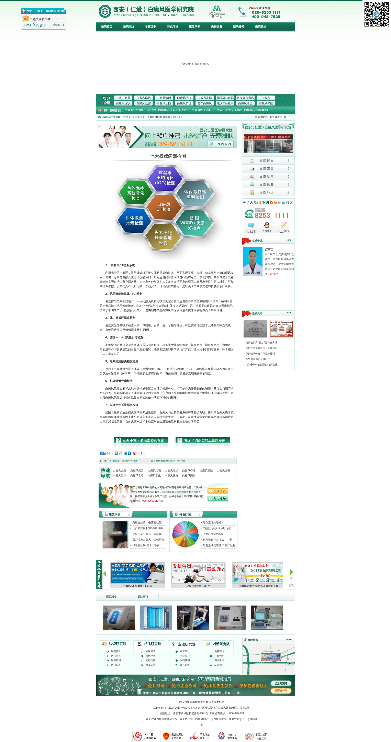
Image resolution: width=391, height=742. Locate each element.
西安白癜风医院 (188, 702)
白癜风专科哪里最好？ (258, 110)
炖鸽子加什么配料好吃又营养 (261, 364)
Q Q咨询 (219, 664)
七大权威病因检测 (213, 533)
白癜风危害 (143, 103)
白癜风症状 (123, 103)
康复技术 (234, 719)
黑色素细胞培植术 (213, 522)
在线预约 (219, 655)
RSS (244, 719)
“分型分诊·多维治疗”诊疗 (217, 528)
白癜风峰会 (245, 103)
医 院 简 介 (266, 160)
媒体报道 (185, 664)
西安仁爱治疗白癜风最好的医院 (220, 707)
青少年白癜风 (225, 103)
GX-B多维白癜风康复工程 (160, 117)
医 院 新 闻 (266, 176)
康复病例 (194, 26)
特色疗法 (172, 26)
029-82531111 (150, 500)
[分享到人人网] (129, 453)
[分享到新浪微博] (120, 453)
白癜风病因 (143, 97)
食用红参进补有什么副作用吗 (261, 348)
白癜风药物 (189, 475)
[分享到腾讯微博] (125, 453)
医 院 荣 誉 (266, 168)
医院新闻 (185, 660)
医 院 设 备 (266, 184)
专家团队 (150, 26)
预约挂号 (238, 26)
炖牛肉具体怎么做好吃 (258, 359)
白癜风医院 (206, 470)
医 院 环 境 (266, 192)
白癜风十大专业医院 (229, 110)
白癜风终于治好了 (203, 110)
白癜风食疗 (137, 475)
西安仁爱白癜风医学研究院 (162, 719)
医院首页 (106, 26)
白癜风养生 (154, 475)
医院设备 (111, 596)
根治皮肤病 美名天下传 (146, 545)
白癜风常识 (205, 97)
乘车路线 (185, 651)
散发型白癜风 (245, 97)
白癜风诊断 (164, 97)
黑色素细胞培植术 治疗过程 (171, 460)
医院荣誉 (116, 655)
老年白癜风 (205, 103)
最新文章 (257, 313)
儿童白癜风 (123, 97)
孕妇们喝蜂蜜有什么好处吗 (260, 353)
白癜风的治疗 (203, 719)
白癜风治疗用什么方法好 (140, 110)
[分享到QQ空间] (116, 453)
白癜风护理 (184, 103)
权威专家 (257, 240)
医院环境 (143, 596)
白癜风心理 (189, 470)
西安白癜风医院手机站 (211, 702)
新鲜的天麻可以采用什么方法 (261, 342)
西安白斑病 (186, 719)
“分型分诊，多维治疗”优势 (123, 460)
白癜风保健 (266, 103)
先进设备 (216, 26)
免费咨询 (219, 651)
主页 (125, 117)
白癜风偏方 (171, 475)
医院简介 (116, 651)
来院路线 (260, 26)
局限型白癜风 (225, 97)
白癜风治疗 (184, 97)
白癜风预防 (164, 103)
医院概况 (128, 26)
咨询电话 (219, 660)
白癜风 (265, 97)
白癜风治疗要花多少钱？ (174, 110)
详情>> (274, 273)
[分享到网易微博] (134, 453)
